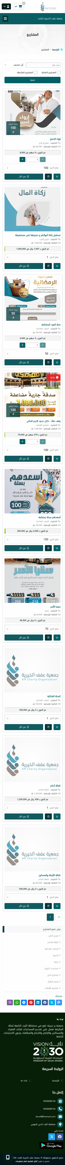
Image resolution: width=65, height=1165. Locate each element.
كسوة (55, 955)
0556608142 (49, 1101)
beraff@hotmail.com (45, 1116)
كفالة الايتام (52, 942)
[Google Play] (51, 1145)
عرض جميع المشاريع (52, 929)
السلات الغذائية (51, 949)
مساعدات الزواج (51, 968)
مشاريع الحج (52, 975)
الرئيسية (55, 49)
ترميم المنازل (52, 981)
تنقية (32, 80)
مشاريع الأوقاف (51, 988)
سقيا (56, 962)
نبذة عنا (24, 1080)
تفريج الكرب (53, 936)
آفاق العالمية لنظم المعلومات (26, 1161)
